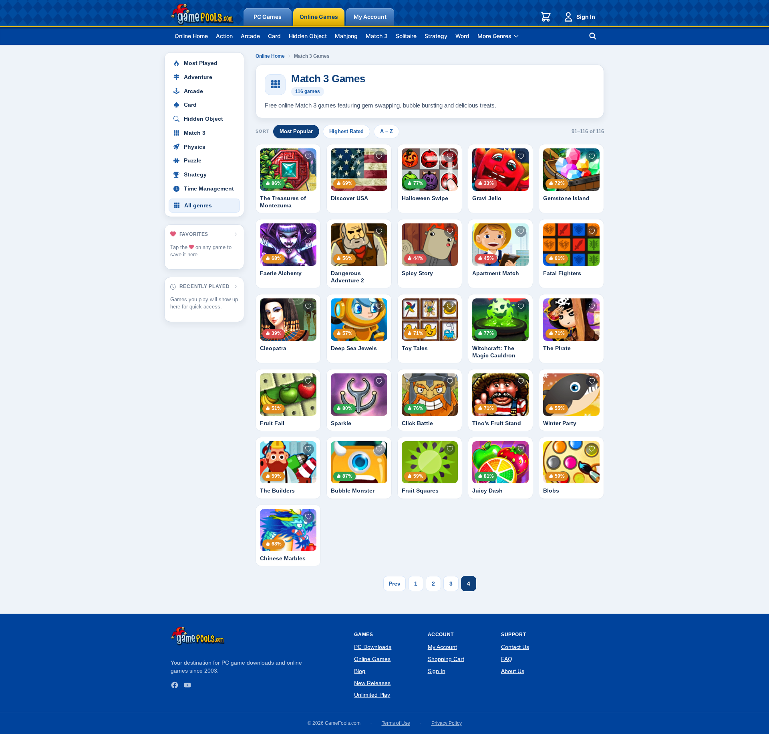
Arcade (250, 35)
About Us (512, 671)
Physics (194, 147)
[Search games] (592, 36)
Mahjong (346, 35)
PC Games (268, 16)
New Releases (372, 683)
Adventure (198, 77)
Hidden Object (308, 35)
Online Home (191, 35)
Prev (395, 583)
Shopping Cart (446, 659)
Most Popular (296, 131)
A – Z (386, 131)
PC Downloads (372, 647)
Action (224, 35)
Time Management (209, 189)
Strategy (436, 35)
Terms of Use (396, 723)
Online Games (319, 16)
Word (462, 35)
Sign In (585, 16)
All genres (198, 206)
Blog (359, 671)
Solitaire (406, 35)
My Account (370, 16)
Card (274, 35)
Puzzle (192, 161)
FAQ (506, 659)
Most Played (200, 63)
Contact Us (515, 647)
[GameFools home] (202, 14)
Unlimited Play (372, 694)
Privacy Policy (446, 723)
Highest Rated (346, 131)
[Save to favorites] (308, 156)
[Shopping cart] (546, 16)
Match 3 (377, 35)
